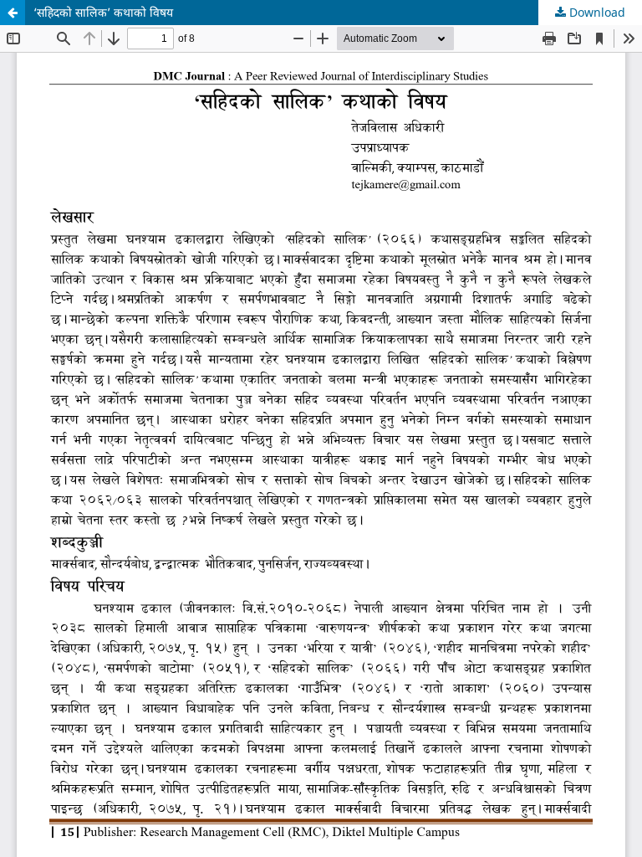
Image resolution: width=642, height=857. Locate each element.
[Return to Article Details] (12, 12)
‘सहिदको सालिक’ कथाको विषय (103, 12)
